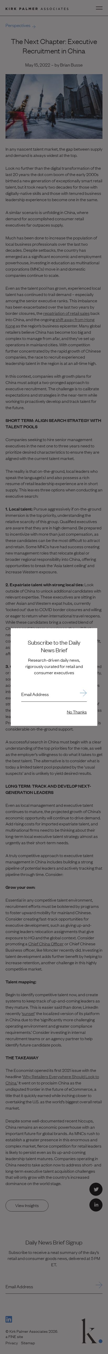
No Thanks (77, 712)
